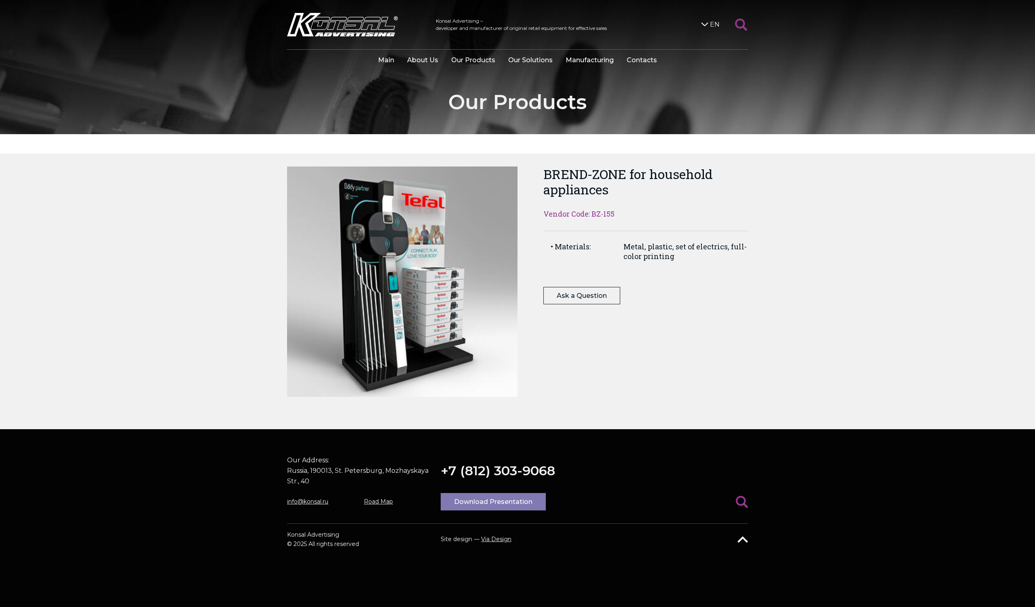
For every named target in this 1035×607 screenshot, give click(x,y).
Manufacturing (590, 60)
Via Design (496, 539)
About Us (422, 60)
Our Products (473, 60)
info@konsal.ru (307, 501)
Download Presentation (493, 502)
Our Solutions (530, 60)
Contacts (642, 60)
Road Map (378, 501)
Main (386, 60)
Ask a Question (582, 295)
